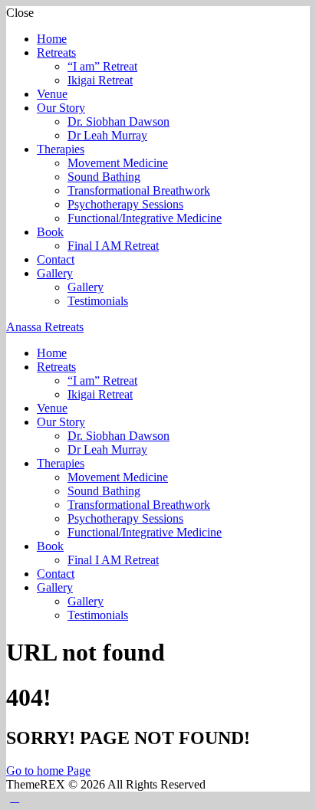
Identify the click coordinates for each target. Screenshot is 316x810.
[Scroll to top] (14, 797)
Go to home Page (48, 770)
